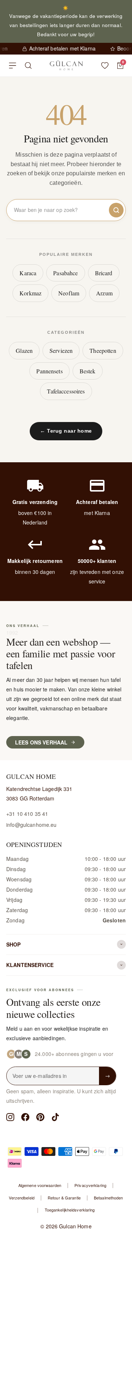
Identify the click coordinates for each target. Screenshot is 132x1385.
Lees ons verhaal (41, 742)
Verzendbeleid (21, 1198)
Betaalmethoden (108, 1198)
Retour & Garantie (64, 1198)
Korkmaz (30, 293)
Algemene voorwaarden (39, 1185)
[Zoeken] (28, 65)
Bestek (88, 371)
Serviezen (61, 350)
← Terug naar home (66, 431)
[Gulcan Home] (66, 65)
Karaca (27, 273)
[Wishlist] (104, 65)
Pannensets (49, 371)
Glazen (24, 350)
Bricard (104, 273)
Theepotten (102, 350)
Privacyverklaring (90, 1185)
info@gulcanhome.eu (31, 824)
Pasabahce (65, 273)
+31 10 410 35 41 (27, 813)
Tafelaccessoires (66, 391)
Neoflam (68, 293)
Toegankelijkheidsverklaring (70, 1210)
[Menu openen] (12, 65)
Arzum (104, 293)
